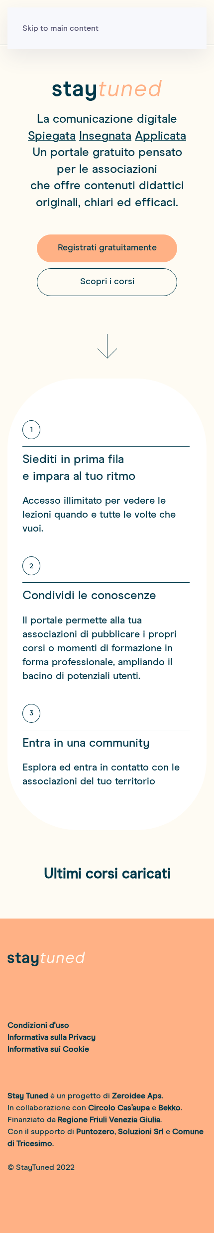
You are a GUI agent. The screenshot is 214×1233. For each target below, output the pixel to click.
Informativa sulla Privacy (51, 1037)
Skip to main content (60, 28)
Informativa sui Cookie (48, 1049)
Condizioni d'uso (38, 1025)
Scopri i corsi (107, 281)
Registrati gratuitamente (107, 247)
